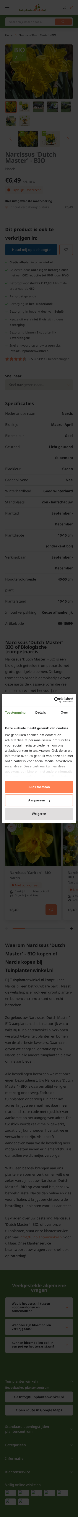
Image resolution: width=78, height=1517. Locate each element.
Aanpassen (36, 800)
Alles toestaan (39, 787)
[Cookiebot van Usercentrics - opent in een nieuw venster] (55, 700)
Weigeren (39, 814)
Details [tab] (40, 712)
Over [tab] (64, 712)
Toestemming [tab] (15, 712)
